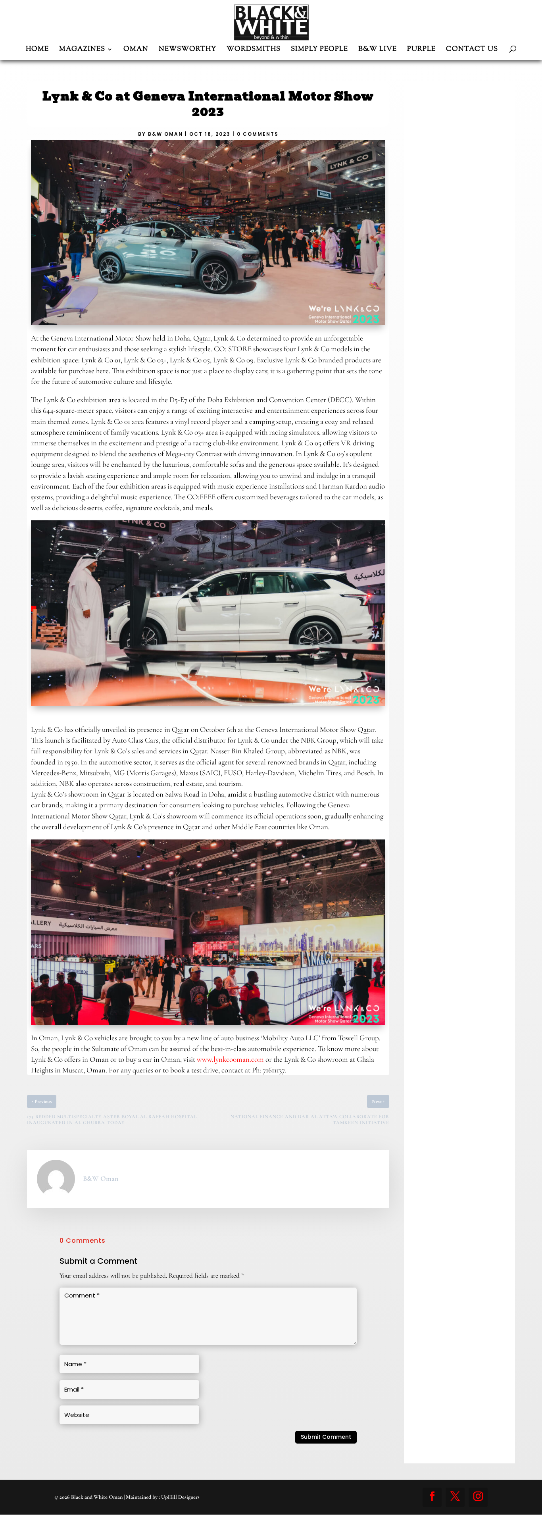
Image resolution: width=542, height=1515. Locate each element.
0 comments (258, 134)
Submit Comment (326, 1437)
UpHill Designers (180, 1497)
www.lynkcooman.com (230, 1059)
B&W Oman (165, 134)
